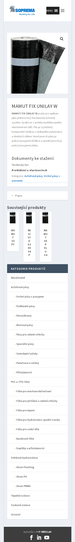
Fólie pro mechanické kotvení (33, 391)
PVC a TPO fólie (20, 382)
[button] (49, 10)
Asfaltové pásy (33, 176)
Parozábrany (24, 315)
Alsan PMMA (23, 486)
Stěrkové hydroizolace (24, 457)
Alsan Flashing (25, 467)
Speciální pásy (25, 344)
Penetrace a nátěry (27, 363)
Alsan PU (21, 476)
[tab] (37, 195)
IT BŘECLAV (44, 532)
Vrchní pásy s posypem (30, 296)
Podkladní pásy (25, 306)
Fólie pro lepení (25, 410)
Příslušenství (24, 372)
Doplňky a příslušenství (30, 448)
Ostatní (15, 514)
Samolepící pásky (27, 353)
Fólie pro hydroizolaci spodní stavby (38, 419)
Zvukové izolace (20, 505)
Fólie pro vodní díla (27, 429)
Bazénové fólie (25, 438)
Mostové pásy (24, 325)
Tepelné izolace (20, 495)
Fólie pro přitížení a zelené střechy (36, 401)
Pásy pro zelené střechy (30, 334)
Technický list (20, 165)
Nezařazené (18, 277)
